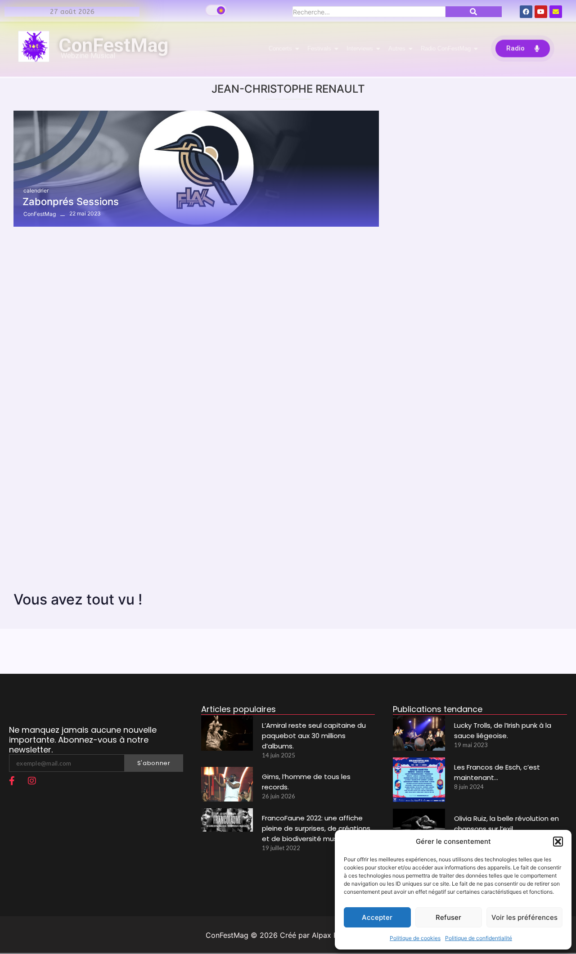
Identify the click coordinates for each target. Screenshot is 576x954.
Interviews (359, 50)
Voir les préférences (524, 917)
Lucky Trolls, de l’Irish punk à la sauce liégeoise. (502, 730)
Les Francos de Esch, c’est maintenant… (497, 772)
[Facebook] (526, 11)
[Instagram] (32, 781)
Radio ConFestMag (446, 50)
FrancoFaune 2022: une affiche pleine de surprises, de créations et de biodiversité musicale (316, 828)
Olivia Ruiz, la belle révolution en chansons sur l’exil (506, 823)
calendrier (36, 190)
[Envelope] (555, 11)
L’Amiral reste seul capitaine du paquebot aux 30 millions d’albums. (314, 736)
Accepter (377, 917)
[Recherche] (474, 11)
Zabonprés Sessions (70, 201)
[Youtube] (541, 11)
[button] (558, 841)
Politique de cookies (415, 938)
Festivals (319, 50)
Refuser (448, 917)
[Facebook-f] (12, 781)
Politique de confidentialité (478, 938)
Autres (396, 50)
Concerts (280, 50)
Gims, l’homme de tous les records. (306, 782)
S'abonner (154, 763)
